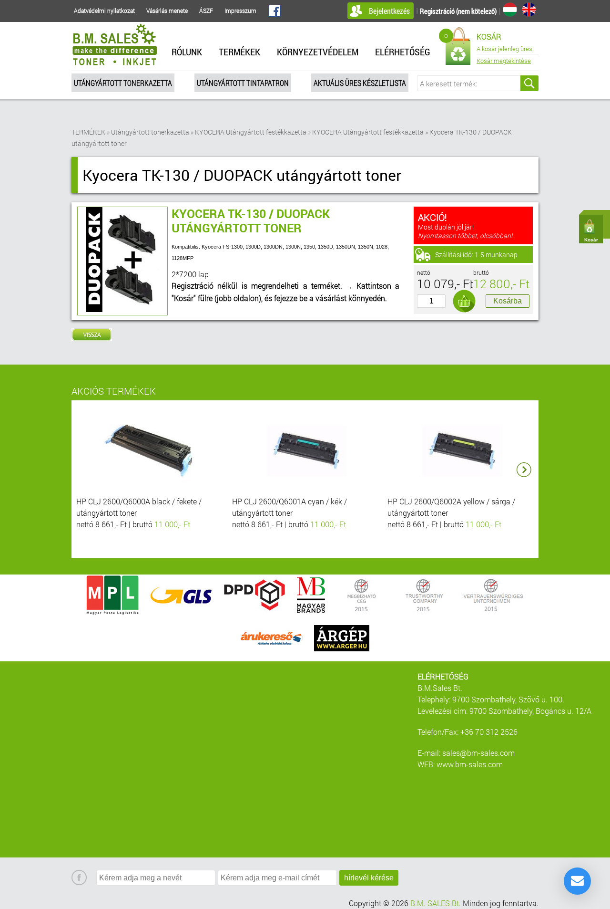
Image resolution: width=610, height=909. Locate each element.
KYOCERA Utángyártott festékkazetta (250, 131)
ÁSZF (206, 10)
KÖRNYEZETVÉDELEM (317, 51)
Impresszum (240, 10)
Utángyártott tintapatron (243, 83)
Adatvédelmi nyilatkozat (104, 10)
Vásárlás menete (167, 10)
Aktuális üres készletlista (360, 83)
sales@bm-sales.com (478, 753)
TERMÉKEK (239, 51)
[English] (529, 9)
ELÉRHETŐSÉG (402, 51)
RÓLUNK (187, 51)
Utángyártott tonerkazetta (123, 83)
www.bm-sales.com (470, 764)
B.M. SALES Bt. (435, 903)
